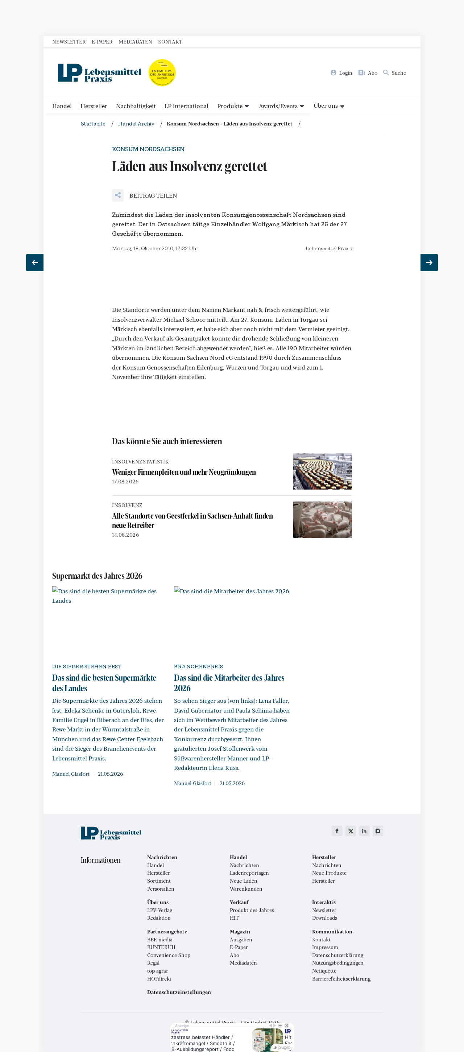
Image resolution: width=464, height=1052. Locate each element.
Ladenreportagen (249, 872)
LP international (186, 106)
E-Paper (102, 41)
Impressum (325, 947)
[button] (144, 195)
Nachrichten (244, 865)
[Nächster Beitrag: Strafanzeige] (429, 262)
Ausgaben (241, 939)
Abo (234, 955)
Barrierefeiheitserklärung (341, 978)
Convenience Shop (168, 955)
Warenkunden (246, 888)
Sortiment (159, 880)
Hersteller (93, 106)
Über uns (326, 105)
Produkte (230, 106)
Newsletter (69, 41)
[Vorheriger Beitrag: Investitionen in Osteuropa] (35, 262)
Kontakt (170, 41)
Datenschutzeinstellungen (179, 992)
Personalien (160, 888)
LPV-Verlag (159, 910)
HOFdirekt (159, 978)
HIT (234, 917)
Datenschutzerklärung (337, 955)
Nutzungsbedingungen (338, 962)
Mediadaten (135, 41)
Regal (153, 962)
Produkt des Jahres (252, 910)
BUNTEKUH (161, 947)
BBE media (160, 939)
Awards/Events (278, 106)
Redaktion (159, 917)
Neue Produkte (329, 872)
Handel (62, 106)
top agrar (157, 970)
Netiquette (324, 970)
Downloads (324, 917)
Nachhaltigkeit (136, 106)
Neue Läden (243, 880)
